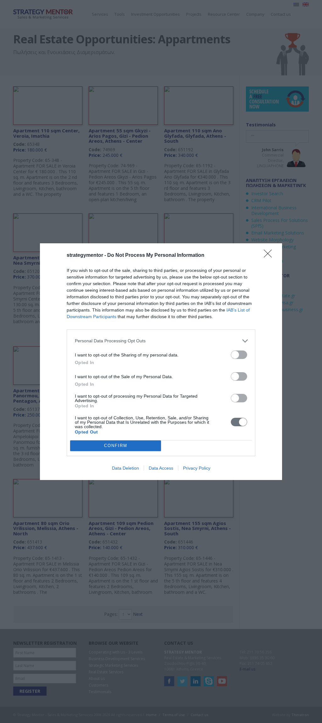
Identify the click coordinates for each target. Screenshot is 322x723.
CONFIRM (115, 445)
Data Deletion (125, 468)
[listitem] (161, 341)
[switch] (239, 354)
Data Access (161, 468)
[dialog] (161, 361)
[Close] (270, 256)
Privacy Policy (196, 468)
